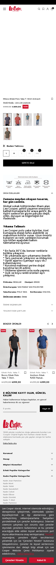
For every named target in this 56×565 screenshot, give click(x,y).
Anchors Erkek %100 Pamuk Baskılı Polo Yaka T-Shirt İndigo (38, 376)
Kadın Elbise (8, 494)
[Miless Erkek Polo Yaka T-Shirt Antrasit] (7, 119)
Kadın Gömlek (9, 497)
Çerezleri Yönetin (14, 560)
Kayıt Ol (46, 408)
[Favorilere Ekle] (52, 98)
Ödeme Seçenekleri (12, 304)
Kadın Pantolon (10, 502)
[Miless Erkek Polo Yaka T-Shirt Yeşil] (27, 119)
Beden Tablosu (15, 146)
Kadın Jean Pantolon (12, 480)
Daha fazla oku (10, 443)
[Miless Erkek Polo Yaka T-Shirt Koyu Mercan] (17, 119)
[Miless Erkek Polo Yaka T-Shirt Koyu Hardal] (37, 119)
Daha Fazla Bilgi (25, 553)
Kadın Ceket (8, 491)
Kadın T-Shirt (9, 500)
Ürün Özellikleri (11, 193)
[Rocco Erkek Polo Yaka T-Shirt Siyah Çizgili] (14, 348)
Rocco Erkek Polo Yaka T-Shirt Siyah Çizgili (10, 376)
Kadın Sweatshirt (10, 489)
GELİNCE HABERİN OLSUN (24, 150)
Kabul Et (41, 560)
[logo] (15, 425)
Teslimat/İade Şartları (14, 310)
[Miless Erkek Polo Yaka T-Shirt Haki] (7, 133)
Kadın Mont (8, 483)
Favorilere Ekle (25, 373)
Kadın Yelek (8, 486)
